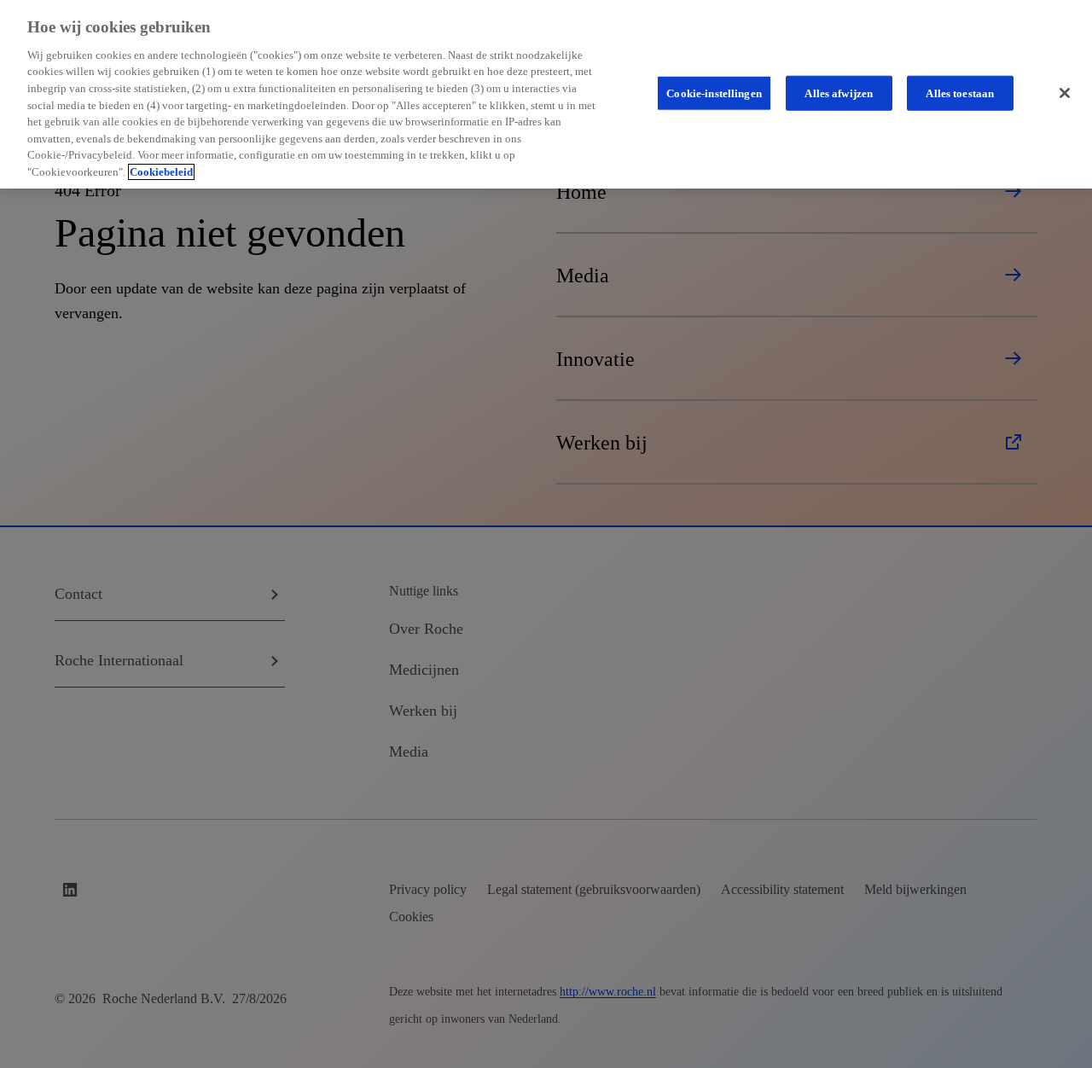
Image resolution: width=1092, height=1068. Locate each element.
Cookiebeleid (161, 171)
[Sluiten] (1064, 93)
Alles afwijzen (838, 92)
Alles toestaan (960, 92)
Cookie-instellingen (713, 92)
